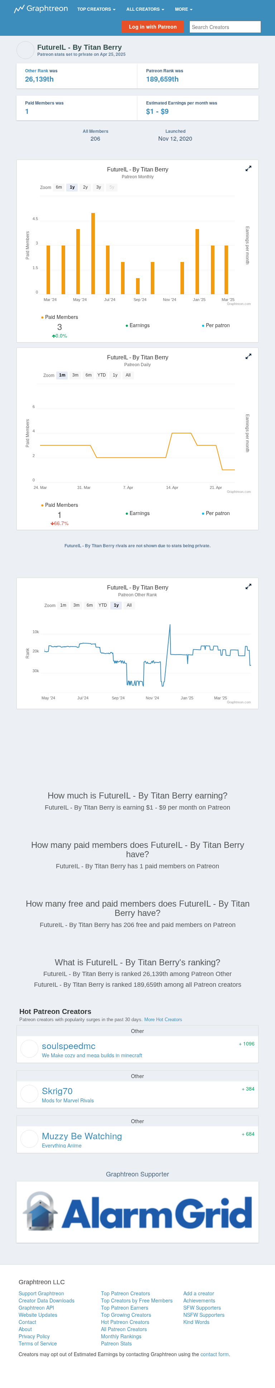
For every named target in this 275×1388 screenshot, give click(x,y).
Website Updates (38, 1314)
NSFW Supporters (204, 1314)
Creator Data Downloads (46, 1300)
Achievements (199, 1300)
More (182, 9)
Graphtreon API (36, 1307)
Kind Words (196, 1321)
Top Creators (94, 9)
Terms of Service (38, 1343)
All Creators (143, 9)
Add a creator (198, 1293)
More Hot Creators (163, 1019)
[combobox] (225, 27)
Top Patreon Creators (125, 1293)
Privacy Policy (34, 1336)
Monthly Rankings (121, 1336)
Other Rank (36, 70)
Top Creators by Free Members (137, 1300)
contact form (215, 1354)
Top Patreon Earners (124, 1307)
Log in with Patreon (153, 26)
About (25, 1329)
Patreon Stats (116, 1343)
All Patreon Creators (124, 1329)
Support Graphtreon (41, 1293)
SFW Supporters (202, 1307)
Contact (27, 1321)
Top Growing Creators (126, 1314)
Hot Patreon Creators (125, 1321)
